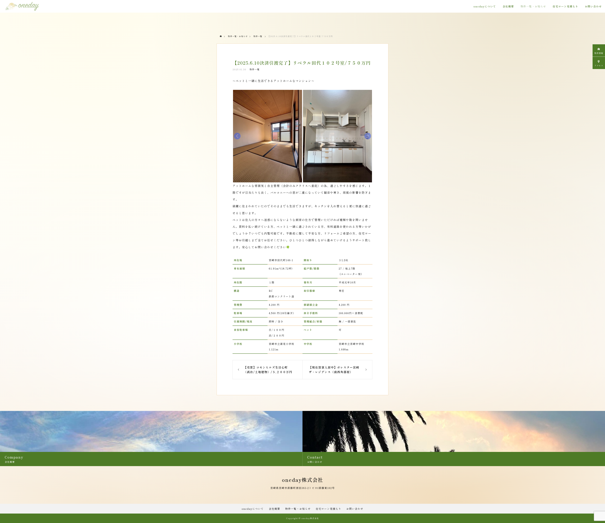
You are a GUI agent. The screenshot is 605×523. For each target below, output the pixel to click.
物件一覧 (255, 69)
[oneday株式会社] (22, 6)
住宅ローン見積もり (565, 6)
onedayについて (484, 6)
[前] (237, 136)
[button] (267, 136)
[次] (367, 136)
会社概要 (508, 6)
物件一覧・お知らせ (533, 6)
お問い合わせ (593, 6)
